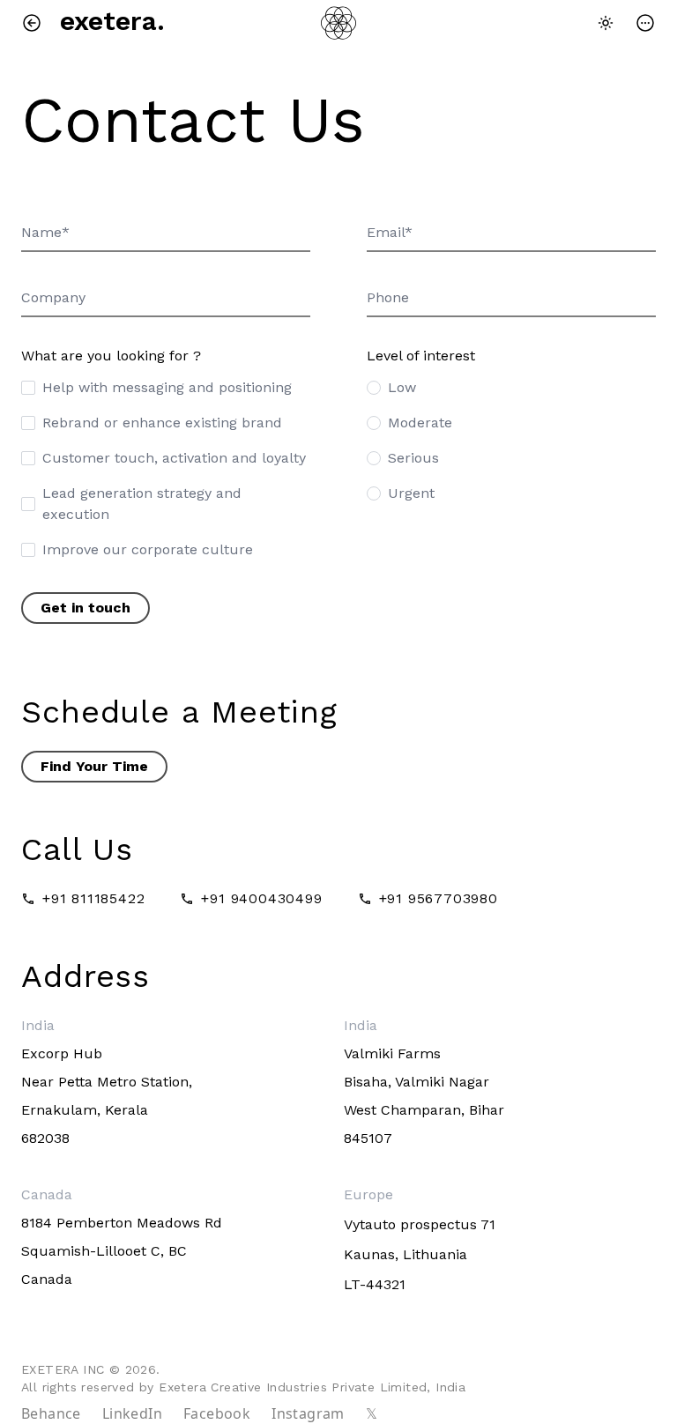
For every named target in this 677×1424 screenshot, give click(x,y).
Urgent (411, 493)
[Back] (35, 22)
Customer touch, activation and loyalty (174, 457)
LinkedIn (132, 1413)
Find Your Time (94, 766)
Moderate (420, 422)
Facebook (216, 1413)
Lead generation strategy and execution (142, 504)
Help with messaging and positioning (167, 387)
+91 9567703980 (438, 898)
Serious (413, 457)
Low (402, 387)
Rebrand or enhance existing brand (162, 422)
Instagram (308, 1413)
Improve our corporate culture (147, 549)
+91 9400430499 (261, 898)
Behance (51, 1413)
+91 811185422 (93, 898)
